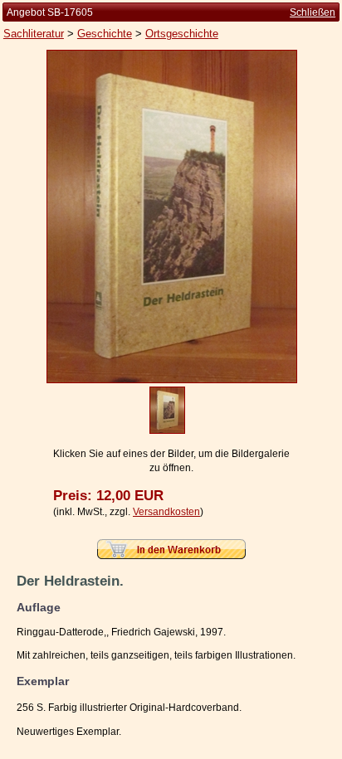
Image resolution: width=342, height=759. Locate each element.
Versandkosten (166, 512)
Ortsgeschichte (181, 33)
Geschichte (104, 33)
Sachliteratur (33, 33)
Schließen (312, 12)
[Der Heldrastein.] (171, 380)
